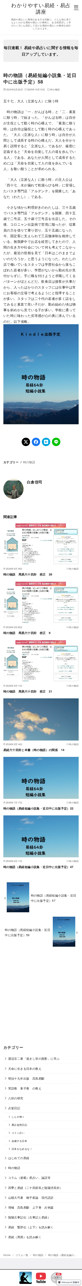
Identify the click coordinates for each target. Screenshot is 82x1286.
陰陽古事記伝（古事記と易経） (29, 1217)
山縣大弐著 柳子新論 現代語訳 (31, 1197)
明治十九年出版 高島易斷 (26, 1078)
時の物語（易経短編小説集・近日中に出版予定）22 (38, 808)
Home (7, 1255)
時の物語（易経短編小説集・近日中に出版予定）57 (53, 897)
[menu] (76, 7)
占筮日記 (14, 1108)
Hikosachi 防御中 (70, 1282)
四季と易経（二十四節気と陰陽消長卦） (35, 1187)
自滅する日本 (19, 1141)
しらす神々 (18, 1116)
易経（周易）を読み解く (24, 1237)
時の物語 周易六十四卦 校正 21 (27, 691)
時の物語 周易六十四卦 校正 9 (26, 633)
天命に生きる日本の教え (24, 1068)
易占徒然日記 (19, 1124)
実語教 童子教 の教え (24, 1088)
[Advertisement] (41, 999)
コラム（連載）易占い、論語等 (29, 1177)
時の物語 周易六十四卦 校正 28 (27, 574)
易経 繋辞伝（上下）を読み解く (31, 1227)
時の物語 (55, 89)
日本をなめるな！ (22, 1149)
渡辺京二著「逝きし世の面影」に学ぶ (34, 1058)
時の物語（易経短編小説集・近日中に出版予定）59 (27, 932)
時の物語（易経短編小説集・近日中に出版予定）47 (38, 867)
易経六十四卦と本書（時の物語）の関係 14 (33, 750)
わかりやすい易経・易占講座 (41, 8)
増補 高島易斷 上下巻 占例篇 (31, 1207)
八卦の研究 (15, 1098)
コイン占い (18, 1132)
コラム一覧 (22, 1255)
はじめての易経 (18, 1158)
